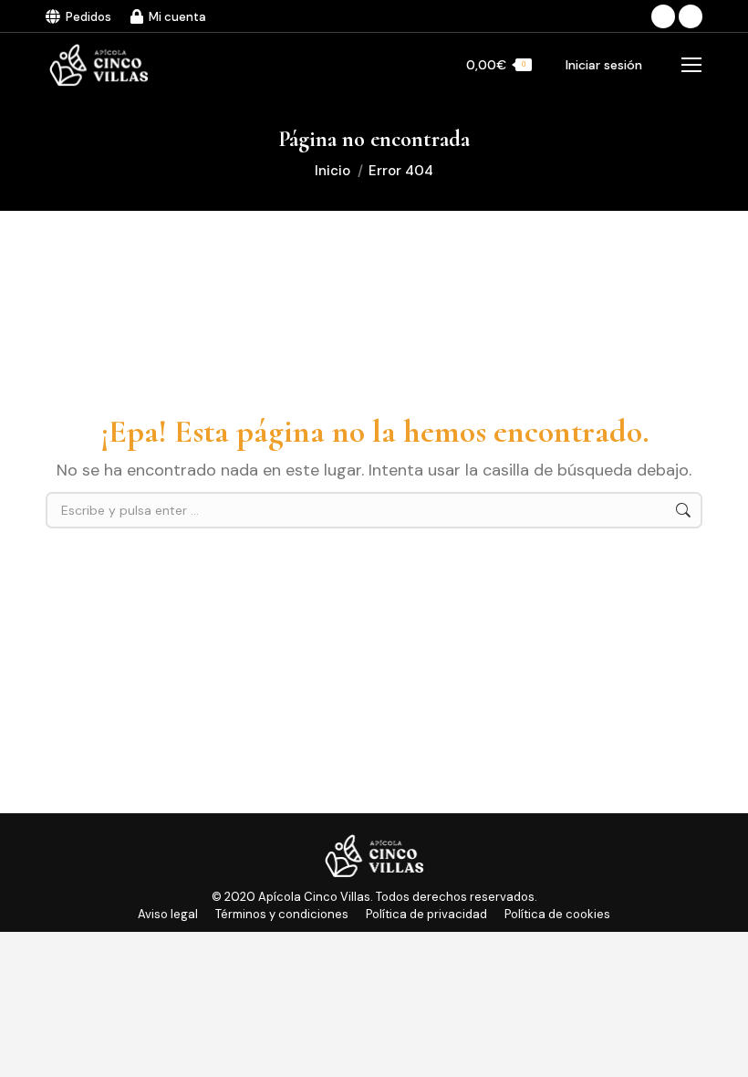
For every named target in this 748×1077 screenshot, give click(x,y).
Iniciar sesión (604, 65)
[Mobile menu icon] (691, 65)
